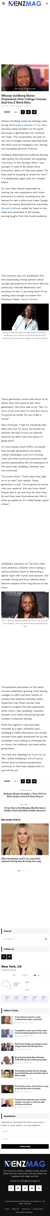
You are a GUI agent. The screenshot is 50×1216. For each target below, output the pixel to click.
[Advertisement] (25, 38)
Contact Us (26, 1209)
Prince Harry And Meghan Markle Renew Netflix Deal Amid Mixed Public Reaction (25, 809)
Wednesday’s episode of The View (27, 125)
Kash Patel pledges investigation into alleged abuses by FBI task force (31, 1045)
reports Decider (29, 299)
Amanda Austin (9, 106)
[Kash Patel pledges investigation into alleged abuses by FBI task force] (7, 1047)
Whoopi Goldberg (10, 208)
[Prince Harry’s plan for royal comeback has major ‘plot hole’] (7, 1020)
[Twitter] (18, 1188)
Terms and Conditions (24, 1212)
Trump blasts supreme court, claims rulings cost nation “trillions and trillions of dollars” (30, 1101)
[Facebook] (11, 1188)
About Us (15, 1209)
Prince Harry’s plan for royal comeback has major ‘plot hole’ (28, 1018)
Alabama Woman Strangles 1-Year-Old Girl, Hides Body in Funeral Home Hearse (25, 795)
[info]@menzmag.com (30, 1181)
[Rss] (39, 1188)
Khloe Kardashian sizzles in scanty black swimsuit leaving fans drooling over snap (21, 859)
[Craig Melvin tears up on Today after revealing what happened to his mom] (7, 1033)
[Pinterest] (32, 1188)
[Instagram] (25, 1188)
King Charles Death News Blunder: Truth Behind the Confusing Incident (31, 1058)
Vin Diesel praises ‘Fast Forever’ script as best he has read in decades (31, 1087)
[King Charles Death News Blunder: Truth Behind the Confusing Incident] (7, 1060)
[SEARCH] (46, 939)
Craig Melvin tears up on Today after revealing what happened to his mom (31, 1031)
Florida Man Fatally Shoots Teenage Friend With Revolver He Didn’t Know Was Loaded (31, 1073)
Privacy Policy (38, 1209)
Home (7, 1209)
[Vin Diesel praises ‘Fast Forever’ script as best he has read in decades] (7, 1089)
